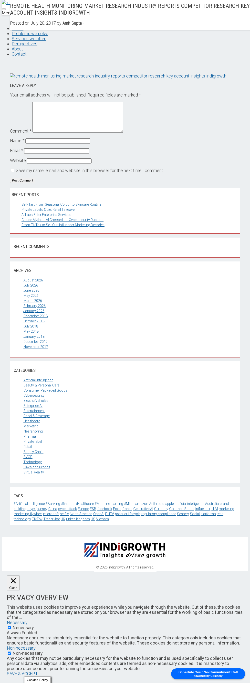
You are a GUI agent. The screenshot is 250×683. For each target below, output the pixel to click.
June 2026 (31, 290)
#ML (127, 504)
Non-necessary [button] (21, 648)
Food (117, 509)
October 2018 (33, 321)
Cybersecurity (33, 395)
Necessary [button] (17, 622)
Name (17, 140)
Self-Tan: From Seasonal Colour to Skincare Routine (61, 204)
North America (81, 514)
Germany (161, 509)
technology (22, 519)
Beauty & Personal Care (41, 385)
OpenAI (98, 514)
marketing (226, 509)
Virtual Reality (33, 472)
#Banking (53, 504)
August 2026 (33, 280)
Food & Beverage (36, 416)
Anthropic (156, 504)
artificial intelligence (189, 504)
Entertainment (34, 411)
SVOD (27, 457)
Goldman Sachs (181, 509)
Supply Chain (33, 452)
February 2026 (34, 306)
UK (63, 519)
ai (133, 504)
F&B (93, 509)
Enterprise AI (32, 406)
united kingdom (78, 519)
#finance (67, 504)
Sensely (183, 514)
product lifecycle (127, 514)
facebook (104, 509)
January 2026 (33, 311)
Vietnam (102, 519)
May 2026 (31, 296)
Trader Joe (51, 519)
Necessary (23, 627)
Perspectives (24, 43)
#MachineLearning (109, 504)
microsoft (51, 514)
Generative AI (143, 509)
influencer (202, 509)
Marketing (31, 426)
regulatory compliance (158, 514)
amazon (141, 504)
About (17, 48)
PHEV (109, 514)
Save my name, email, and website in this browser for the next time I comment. (90, 170)
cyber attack (67, 509)
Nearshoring (33, 431)
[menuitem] (130, 33)
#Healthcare (84, 504)
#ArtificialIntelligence (29, 504)
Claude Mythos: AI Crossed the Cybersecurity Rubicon (62, 220)
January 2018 (33, 336)
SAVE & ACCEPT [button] (22, 673)
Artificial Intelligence (38, 380)
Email (16, 150)
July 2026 (30, 285)
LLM (214, 509)
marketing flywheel (28, 514)
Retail (27, 447)
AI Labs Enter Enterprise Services (46, 215)
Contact (19, 54)
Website (18, 160)
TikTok (37, 519)
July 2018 (30, 326)
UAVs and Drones (36, 467)
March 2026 (32, 301)
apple (169, 504)
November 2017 (35, 347)
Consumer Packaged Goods (45, 390)
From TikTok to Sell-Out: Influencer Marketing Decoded (62, 225)
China (52, 509)
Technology (32, 462)
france (127, 509)
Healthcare (31, 421)
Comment (20, 131)
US (93, 519)
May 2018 (31, 331)
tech (220, 514)
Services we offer (29, 38)
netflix (64, 514)
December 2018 (35, 316)
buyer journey (37, 509)
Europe (83, 509)
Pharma (29, 436)
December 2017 (35, 342)
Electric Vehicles (35, 401)
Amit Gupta (72, 23)
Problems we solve (30, 33)
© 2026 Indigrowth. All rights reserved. (125, 567)
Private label (32, 441)
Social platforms (203, 514)
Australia (212, 504)
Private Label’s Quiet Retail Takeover (48, 210)
